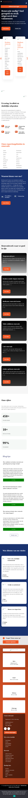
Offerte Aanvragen (14, 6)
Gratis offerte (6, 28)
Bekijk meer (14, 535)
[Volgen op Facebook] (5, 728)
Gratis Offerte (6, 203)
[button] (1, 58)
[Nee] (26, 794)
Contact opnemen (11, 642)
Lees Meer (6, 268)
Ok (14, 796)
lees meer (13, 504)
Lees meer (7, 72)
